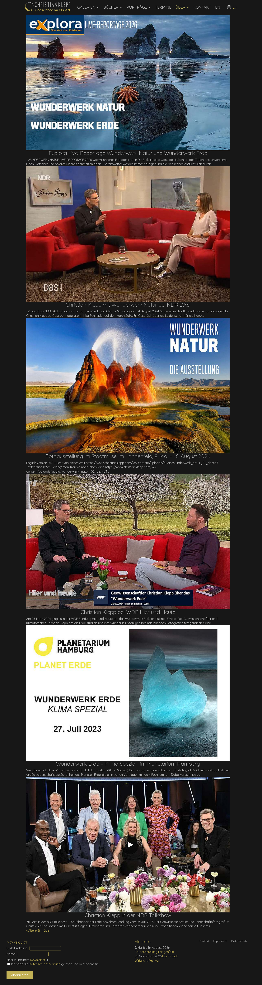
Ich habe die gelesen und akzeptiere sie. (54, 964)
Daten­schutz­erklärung (45, 964)
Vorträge (137, 7)
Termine (163, 7)
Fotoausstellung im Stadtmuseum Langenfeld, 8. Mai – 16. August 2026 (127, 456)
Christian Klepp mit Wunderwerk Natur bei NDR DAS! (128, 304)
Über (180, 7)
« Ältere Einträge (37, 930)
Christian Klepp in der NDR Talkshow (127, 915)
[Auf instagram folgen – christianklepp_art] (230, 7)
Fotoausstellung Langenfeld (154, 952)
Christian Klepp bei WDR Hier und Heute (127, 612)
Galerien (86, 7)
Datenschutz (239, 941)
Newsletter (37, 960)
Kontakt (202, 7)
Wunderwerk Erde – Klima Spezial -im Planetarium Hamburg (128, 763)
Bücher (111, 7)
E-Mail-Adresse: (17, 948)
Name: (11, 954)
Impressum (220, 941)
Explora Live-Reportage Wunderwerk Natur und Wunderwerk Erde (128, 153)
